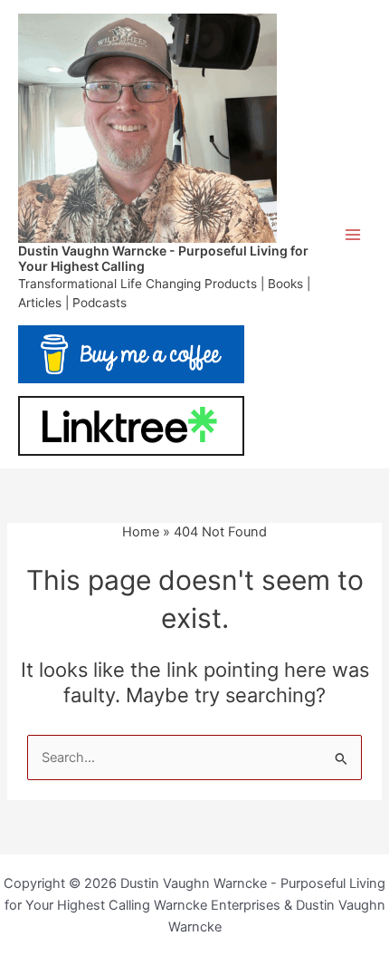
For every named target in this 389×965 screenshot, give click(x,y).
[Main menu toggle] (353, 234)
